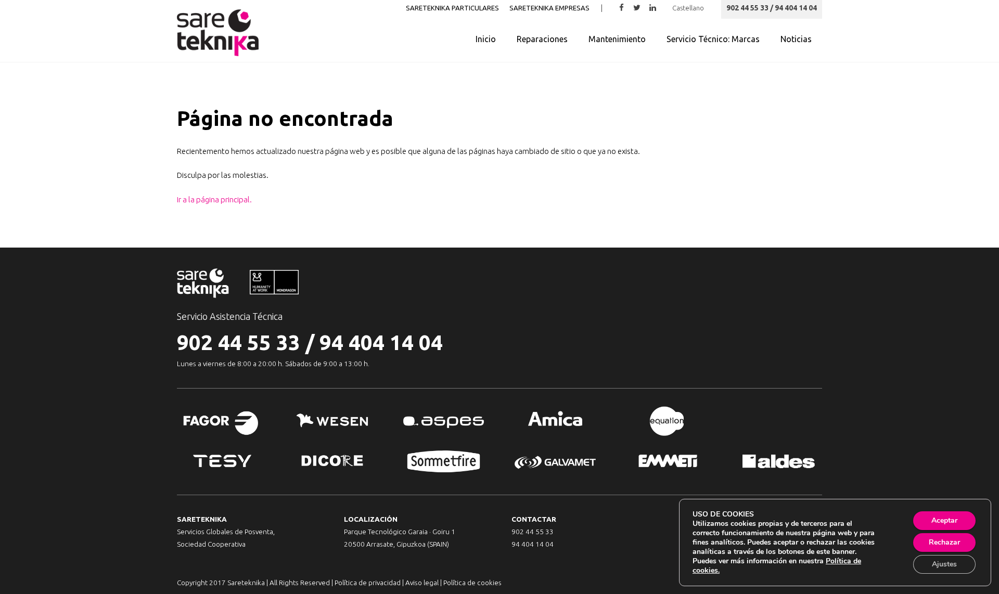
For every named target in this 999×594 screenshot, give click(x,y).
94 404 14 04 (381, 342)
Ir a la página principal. (214, 199)
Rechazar (944, 542)
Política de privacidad (368, 582)
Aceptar (944, 520)
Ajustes (944, 564)
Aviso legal (422, 582)
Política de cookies (472, 582)
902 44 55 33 (238, 342)
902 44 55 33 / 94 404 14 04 (771, 8)
